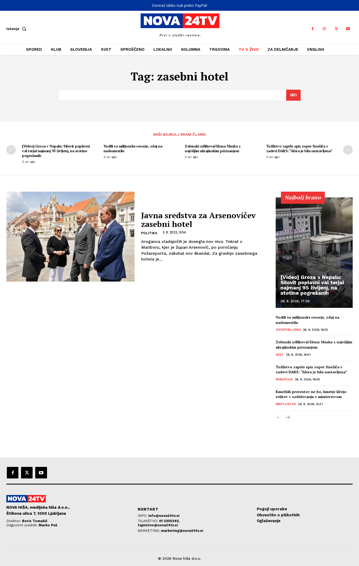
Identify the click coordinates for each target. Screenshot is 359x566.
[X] (336, 28)
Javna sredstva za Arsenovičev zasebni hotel (198, 219)
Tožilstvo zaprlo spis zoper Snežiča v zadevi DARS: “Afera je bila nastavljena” (299, 148)
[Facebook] (312, 28)
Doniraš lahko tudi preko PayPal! (179, 5)
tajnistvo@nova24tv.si (158, 525)
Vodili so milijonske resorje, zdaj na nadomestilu (133, 148)
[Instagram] (324, 28)
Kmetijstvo (286, 404)
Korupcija (284, 379)
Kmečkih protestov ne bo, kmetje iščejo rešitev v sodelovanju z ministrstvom (311, 394)
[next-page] (348, 150)
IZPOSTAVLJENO (288, 330)
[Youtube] (348, 28)
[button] (17, 28)
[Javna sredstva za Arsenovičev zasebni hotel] (70, 237)
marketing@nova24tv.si (182, 531)
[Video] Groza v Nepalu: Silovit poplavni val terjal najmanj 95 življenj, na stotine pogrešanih (56, 151)
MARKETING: (149, 531)
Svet (280, 354)
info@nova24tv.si (164, 516)
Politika (149, 233)
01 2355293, (169, 521)
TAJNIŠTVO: (148, 521)
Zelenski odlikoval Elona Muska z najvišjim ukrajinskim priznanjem (212, 148)
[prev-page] (11, 150)
